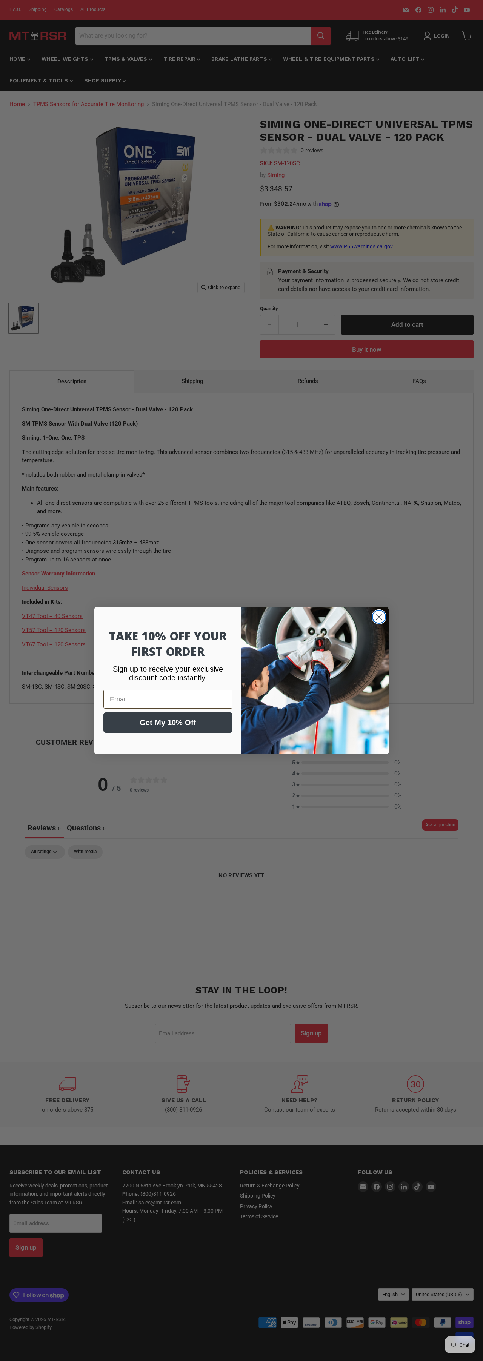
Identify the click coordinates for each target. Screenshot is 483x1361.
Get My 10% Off (168, 722)
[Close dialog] (379, 616)
